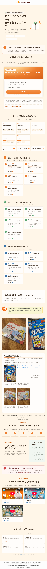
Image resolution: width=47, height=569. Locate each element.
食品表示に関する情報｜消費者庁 (30, 563)
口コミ (4, 129)
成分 (9, 129)
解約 (12, 129)
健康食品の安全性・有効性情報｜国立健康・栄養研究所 (17, 565)
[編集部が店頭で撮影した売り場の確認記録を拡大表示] (37, 370)
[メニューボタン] (2, 2)
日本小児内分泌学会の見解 (23, 472)
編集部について (6, 562)
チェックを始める (23, 91)
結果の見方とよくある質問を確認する (13, 106)
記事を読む (10, 171)
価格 (27, 129)
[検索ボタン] (44, 2)
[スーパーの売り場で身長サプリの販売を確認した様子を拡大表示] (10, 373)
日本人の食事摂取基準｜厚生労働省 (17, 563)
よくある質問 (34, 562)
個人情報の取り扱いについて (24, 554)
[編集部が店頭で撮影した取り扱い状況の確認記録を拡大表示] (23, 373)
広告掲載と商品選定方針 (15, 562)
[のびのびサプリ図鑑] (23, 2)
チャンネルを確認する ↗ (7, 502)
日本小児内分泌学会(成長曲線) (34, 565)
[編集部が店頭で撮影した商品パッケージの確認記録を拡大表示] (10, 396)
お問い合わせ (40, 562)
